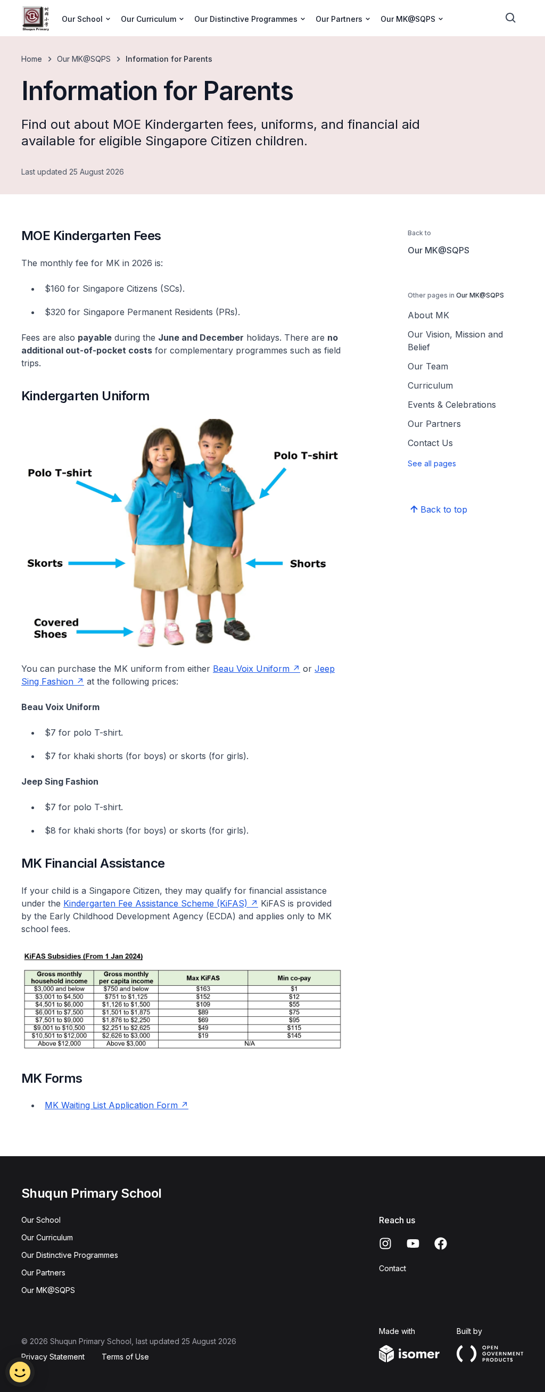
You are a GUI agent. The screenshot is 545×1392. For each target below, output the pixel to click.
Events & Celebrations (452, 404)
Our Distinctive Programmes (69, 1254)
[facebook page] (440, 1243)
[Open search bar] (511, 18)
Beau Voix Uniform (251, 668)
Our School (41, 1219)
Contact (392, 1268)
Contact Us (430, 443)
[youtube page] (413, 1243)
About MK (428, 315)
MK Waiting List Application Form (111, 1105)
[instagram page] (385, 1243)
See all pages (432, 463)
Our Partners (434, 423)
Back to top (443, 509)
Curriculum (430, 385)
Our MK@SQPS (84, 58)
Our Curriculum (47, 1237)
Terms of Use (125, 1356)
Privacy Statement (53, 1356)
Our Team (428, 366)
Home (31, 58)
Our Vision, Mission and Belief (455, 340)
